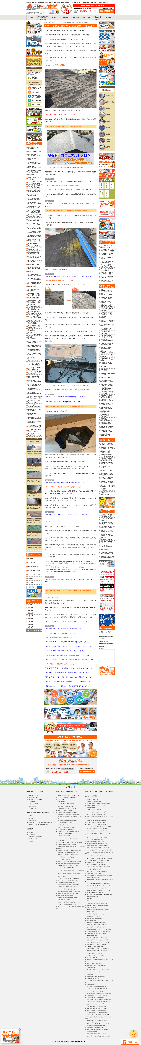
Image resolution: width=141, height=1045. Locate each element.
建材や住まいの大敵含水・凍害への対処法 (34, 294)
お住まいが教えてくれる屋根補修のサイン (106, 309)
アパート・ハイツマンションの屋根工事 (106, 546)
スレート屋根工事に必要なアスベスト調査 (96, 933)
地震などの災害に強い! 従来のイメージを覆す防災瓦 (99, 929)
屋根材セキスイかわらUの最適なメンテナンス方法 (107, 355)
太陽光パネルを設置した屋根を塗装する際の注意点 (69, 902)
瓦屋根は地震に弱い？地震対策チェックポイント (107, 400)
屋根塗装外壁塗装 (107, 140)
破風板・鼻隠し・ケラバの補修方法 (95, 873)
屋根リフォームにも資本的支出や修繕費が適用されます (70, 861)
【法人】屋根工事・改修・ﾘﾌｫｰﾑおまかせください (107, 553)
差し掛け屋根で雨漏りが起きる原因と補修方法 (97, 1012)
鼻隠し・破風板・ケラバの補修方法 (34, 178)
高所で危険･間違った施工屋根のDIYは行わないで (35, 385)
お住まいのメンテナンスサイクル (94, 963)
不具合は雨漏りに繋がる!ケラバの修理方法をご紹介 (99, 885)
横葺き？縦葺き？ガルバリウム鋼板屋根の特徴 (107, 273)
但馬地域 (30, 621)
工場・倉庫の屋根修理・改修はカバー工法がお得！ (107, 523)
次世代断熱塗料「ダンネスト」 (104, 415)
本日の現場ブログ (33, 820)
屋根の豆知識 (31, 330)
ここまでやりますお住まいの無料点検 (98, 17)
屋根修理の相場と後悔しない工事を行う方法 (106, 298)
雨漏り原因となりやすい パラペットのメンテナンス (70, 876)
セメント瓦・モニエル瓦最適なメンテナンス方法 (34, 228)
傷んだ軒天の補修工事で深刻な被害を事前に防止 (34, 190)
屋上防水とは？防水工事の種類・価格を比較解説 (34, 215)
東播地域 (30, 610)
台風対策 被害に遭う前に (63, 825)
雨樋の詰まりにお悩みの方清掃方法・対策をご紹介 (107, 531)
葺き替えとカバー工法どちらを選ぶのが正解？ (106, 313)
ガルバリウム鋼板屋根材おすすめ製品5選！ (106, 269)
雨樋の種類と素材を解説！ (64, 899)
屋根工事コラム (52, 22)
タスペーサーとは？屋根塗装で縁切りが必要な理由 (98, 883)
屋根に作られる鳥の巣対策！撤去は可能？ (67, 897)
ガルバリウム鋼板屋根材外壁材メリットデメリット (107, 277)
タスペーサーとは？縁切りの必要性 (33, 195)
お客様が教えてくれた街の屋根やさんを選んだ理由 (40, 822)
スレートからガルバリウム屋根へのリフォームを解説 (107, 250)
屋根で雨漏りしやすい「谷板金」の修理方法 (34, 305)
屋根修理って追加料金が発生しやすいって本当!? (106, 482)
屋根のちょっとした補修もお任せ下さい (67, 808)
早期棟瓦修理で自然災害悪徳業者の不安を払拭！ (34, 236)
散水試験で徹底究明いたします (65, 822)
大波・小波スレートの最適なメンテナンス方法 (34, 240)
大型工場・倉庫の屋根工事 (64, 835)
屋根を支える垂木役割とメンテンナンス (34, 389)
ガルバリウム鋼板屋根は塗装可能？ (106, 258)
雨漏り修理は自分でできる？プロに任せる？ (34, 163)
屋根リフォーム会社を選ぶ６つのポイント (107, 374)
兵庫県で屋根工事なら (34, 570)
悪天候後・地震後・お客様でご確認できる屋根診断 (98, 803)
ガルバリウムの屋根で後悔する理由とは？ (34, 368)
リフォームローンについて (64, 859)
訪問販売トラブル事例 (106, 470)
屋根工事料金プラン (62, 801)
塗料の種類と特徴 (106, 572)
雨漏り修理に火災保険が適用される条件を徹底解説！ (99, 1036)
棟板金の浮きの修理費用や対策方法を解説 (34, 171)
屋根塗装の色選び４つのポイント (105, 411)
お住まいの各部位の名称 (34, 151)
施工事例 (53, 17)
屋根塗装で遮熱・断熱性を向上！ (94, 918)
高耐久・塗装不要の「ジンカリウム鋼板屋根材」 (98, 940)
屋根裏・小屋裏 (32, 286)
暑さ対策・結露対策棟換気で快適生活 (95, 914)
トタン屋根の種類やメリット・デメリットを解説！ (98, 860)
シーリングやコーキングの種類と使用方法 (34, 248)
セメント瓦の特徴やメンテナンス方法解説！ (34, 224)
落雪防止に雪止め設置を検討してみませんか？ (68, 884)
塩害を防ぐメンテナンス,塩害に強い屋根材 (34, 342)
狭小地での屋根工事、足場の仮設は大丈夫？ (97, 822)
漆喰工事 (107, 108)
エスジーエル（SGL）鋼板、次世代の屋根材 (97, 988)
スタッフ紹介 (31, 562)
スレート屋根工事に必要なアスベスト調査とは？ (34, 426)
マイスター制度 (32, 808)
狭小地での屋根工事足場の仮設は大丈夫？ (106, 363)
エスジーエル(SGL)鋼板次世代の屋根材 (34, 372)
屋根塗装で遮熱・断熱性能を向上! (106, 419)
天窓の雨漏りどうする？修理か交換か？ (34, 409)
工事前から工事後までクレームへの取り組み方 (106, 455)
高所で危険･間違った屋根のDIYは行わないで (97, 944)
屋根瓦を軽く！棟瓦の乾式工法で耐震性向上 (106, 396)
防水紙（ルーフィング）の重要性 (94, 972)
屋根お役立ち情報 (105, 377)
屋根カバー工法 (109, 102)
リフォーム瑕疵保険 (33, 803)
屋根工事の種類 (106, 90)
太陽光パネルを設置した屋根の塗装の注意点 (106, 344)
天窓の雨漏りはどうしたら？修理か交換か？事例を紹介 (99, 875)
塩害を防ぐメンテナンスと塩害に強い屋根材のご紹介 (99, 999)
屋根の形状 (31, 271)
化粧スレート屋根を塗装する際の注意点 (105, 348)
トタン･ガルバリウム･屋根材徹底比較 (34, 364)
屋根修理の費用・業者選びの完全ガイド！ (34, 155)
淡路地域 (30, 627)
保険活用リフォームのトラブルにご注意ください (107, 489)
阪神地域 (30, 607)
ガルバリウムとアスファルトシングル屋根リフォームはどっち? (35, 359)
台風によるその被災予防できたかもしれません (107, 381)
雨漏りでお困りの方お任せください (66, 806)
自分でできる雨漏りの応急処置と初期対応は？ (106, 423)
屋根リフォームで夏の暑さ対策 (65, 833)
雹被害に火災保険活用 (92, 1031)
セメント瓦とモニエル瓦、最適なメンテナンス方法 (98, 866)
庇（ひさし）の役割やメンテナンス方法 (34, 401)
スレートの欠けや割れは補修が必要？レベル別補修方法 (99, 858)
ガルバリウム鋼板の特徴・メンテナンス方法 (97, 937)
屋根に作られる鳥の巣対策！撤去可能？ (106, 538)
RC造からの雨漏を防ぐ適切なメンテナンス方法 (98, 942)
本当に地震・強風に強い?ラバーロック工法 (35, 261)
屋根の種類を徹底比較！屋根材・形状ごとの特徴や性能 (99, 850)
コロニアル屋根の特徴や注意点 (105, 332)
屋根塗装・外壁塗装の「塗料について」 (96, 805)
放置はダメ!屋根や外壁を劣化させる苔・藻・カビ (35, 346)
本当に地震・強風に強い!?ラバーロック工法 (97, 1008)
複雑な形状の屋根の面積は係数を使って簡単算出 (98, 909)
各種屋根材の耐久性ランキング (94, 978)
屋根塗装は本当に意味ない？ (33, 159)
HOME (45, 22)
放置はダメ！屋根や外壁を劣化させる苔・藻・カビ (98, 1001)
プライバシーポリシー (34, 574)
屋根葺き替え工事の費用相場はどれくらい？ (106, 302)
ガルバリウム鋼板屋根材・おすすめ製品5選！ (97, 828)
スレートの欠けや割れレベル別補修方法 (106, 328)
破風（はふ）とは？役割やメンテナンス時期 (34, 434)
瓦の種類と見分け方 (33, 309)
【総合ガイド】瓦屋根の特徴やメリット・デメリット (99, 847)
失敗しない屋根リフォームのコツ (106, 294)
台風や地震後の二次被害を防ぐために (106, 392)
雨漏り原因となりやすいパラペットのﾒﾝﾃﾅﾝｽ (34, 207)
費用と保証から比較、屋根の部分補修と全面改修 (107, 305)
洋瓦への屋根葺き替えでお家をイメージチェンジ (34, 354)
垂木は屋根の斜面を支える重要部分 (66, 867)
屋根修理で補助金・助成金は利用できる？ (106, 434)
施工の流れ (76, 17)
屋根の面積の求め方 (33, 264)
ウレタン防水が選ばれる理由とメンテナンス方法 (34, 199)
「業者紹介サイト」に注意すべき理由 (106, 493)
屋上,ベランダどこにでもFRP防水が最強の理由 (34, 211)
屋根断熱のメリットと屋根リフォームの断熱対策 (34, 418)
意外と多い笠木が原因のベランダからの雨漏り (34, 186)
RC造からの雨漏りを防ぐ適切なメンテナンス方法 (35, 397)
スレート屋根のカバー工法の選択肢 (107, 325)
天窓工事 (107, 147)
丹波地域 (30, 624)
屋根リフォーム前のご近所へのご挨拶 (105, 451)
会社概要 (108, 17)
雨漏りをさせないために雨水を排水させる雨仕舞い (98, 1014)
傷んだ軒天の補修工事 (92, 957)
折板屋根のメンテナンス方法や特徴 (95, 862)
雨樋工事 (107, 115)
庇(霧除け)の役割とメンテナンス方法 (33, 244)
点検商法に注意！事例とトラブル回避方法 (67, 812)
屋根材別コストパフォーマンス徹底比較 (34, 333)
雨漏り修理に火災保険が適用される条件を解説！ (106, 427)
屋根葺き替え (109, 95)
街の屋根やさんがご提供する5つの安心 (43, 17)
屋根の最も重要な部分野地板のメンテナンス (34, 326)
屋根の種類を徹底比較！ (104, 317)
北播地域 (30, 613)
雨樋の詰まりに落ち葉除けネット (65, 895)
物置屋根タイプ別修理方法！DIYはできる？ (106, 515)
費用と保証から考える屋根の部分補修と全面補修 (69, 863)
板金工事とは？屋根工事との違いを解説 (34, 167)
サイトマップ (31, 582)
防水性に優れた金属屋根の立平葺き (95, 991)
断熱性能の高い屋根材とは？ (32, 414)
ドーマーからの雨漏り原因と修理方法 (34, 405)
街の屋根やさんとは (33, 795)
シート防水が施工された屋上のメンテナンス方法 (34, 203)
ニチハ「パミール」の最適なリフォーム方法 (97, 814)
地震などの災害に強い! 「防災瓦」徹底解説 (106, 404)
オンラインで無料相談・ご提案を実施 (66, 797)
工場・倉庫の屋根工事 (106, 542)
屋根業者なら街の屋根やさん (35, 836)
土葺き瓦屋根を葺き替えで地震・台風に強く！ (34, 232)
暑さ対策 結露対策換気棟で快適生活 (33, 290)
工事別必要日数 (104, 370)
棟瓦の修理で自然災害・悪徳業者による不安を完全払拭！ (100, 894)
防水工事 (107, 121)
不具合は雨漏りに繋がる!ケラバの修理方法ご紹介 (35, 182)
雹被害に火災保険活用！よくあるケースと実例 (106, 431)
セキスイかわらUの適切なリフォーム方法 (96, 812)
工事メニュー (86, 17)
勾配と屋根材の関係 (33, 297)
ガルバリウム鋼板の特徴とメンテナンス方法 (34, 376)
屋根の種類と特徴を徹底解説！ (33, 148)
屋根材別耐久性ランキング (33, 337)
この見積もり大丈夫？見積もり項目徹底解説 (106, 459)
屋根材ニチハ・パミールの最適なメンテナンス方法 (107, 351)
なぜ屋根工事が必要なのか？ (106, 290)
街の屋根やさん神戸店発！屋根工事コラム (38, 824)
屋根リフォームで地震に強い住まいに (66, 827)
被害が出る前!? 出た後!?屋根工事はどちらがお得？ (107, 463)
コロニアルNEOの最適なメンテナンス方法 (106, 359)
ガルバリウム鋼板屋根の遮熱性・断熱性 (106, 262)
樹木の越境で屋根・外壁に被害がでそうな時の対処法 (107, 486)
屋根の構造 (31, 174)
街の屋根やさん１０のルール (35, 799)
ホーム (32, 17)
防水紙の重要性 (32, 323)
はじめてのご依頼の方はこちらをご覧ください (68, 795)
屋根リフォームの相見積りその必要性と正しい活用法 (107, 448)
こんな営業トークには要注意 (106, 467)
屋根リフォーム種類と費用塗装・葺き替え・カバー (107, 321)
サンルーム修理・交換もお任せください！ (106, 519)
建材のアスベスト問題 (34, 320)
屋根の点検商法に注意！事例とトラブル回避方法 (106, 474)
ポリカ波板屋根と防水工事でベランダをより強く (107, 527)
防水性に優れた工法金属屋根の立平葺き (33, 252)
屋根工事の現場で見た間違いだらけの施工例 (106, 408)
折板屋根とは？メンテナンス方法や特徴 (106, 340)
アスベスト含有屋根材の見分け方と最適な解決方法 (98, 931)
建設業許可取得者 (33, 566)
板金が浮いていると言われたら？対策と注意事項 (107, 478)
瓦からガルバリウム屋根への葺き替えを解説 (106, 254)
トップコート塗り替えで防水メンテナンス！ (34, 430)
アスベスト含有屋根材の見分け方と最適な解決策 (34, 316)
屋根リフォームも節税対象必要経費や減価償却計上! (107, 557)
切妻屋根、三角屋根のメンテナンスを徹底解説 (34, 279)
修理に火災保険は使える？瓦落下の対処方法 (107, 388)
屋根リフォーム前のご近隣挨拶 (65, 810)
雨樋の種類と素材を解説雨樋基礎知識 (34, 422)
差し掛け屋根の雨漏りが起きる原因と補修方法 (34, 283)
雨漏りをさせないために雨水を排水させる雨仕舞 (34, 301)
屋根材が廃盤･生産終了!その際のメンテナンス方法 (98, 890)
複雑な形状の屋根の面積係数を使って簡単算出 (34, 268)
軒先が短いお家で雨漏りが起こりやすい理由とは (34, 312)
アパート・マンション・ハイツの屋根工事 (67, 838)
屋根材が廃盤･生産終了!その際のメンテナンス (34, 350)
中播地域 (30, 616)
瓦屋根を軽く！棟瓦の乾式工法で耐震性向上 (97, 924)
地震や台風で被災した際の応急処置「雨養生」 (34, 257)
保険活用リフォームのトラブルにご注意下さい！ (98, 995)
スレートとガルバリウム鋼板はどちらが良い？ (106, 246)
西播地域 (30, 618)
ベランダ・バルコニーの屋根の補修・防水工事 (68, 831)
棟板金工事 (108, 134)
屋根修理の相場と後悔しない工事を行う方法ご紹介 (69, 850)
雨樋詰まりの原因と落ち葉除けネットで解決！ (107, 534)
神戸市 (30, 604)
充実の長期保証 (32, 806)
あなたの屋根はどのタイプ (93, 799)
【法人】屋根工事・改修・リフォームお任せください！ (70, 842)
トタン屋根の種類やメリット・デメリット (106, 336)
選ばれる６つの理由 (33, 797)
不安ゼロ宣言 (32, 801)
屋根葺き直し (109, 127)
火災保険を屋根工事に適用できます (66, 829)
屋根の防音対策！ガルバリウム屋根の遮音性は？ (107, 281)
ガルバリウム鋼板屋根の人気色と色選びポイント (98, 843)
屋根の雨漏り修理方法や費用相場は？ (34, 393)
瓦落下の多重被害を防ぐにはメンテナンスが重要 (106, 385)
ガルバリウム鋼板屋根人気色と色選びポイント (106, 265)
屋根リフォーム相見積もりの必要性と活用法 (68, 854)
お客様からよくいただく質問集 (94, 809)
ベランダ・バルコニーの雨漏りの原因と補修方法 (34, 219)
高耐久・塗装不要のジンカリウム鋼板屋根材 (34, 381)
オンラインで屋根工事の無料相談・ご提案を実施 (106, 444)
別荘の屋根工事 (104, 549)
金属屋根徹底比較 (91, 984)
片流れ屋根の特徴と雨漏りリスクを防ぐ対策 (34, 275)
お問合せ (30, 578)
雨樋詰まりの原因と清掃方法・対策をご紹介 (68, 893)
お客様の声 (65, 17)
